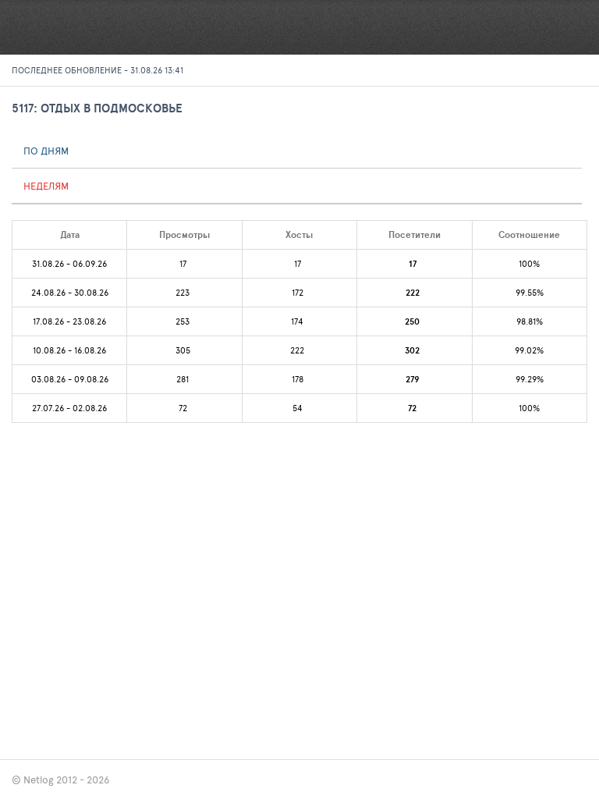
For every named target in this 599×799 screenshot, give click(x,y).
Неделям (46, 186)
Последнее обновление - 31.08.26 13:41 (97, 70)
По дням (46, 151)
